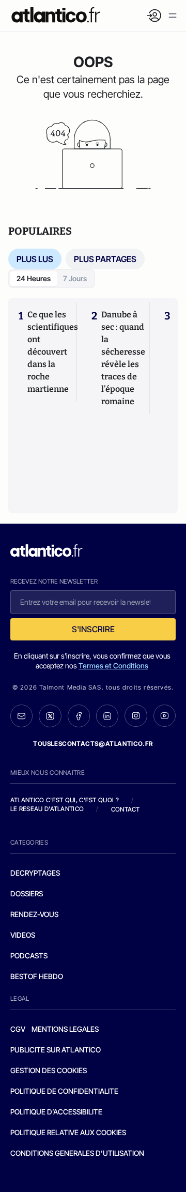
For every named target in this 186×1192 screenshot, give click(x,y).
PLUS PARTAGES (105, 259)
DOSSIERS (26, 893)
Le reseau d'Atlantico (47, 809)
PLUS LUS (35, 259)
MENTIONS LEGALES (65, 1029)
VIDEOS (22, 934)
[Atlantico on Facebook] (79, 716)
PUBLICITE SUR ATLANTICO (55, 1049)
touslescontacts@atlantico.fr (93, 743)
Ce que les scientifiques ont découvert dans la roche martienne (52, 352)
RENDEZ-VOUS (34, 914)
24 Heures (34, 278)
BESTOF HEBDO (36, 976)
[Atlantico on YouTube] (164, 716)
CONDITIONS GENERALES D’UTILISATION (77, 1153)
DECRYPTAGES (35, 872)
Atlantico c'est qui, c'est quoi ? (64, 800)
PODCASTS (29, 955)
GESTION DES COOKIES (48, 1070)
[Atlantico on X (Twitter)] (50, 716)
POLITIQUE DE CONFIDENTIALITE (64, 1091)
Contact (125, 809)
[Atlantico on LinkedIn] (107, 716)
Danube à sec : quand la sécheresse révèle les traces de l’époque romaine (123, 358)
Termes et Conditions (113, 665)
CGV (17, 1029)
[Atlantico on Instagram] (136, 716)
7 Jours (75, 278)
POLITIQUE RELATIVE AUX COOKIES (68, 1132)
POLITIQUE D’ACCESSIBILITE (56, 1111)
